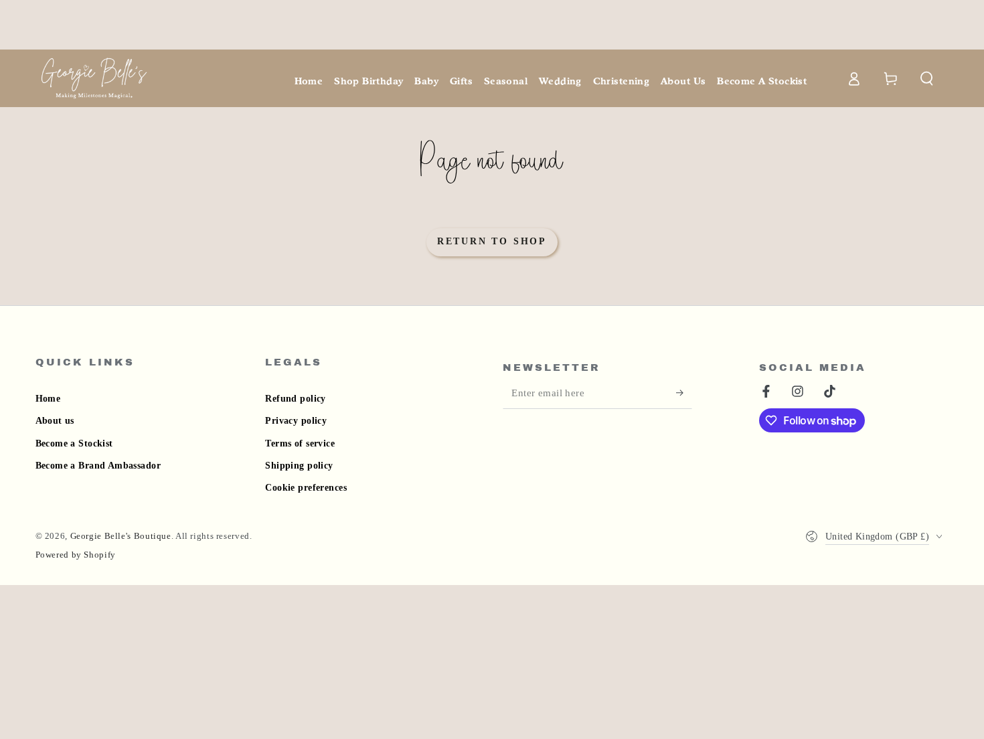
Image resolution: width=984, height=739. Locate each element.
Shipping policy (299, 466)
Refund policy (295, 399)
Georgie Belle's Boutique (120, 536)
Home (48, 399)
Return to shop (492, 241)
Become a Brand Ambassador (98, 466)
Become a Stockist (74, 443)
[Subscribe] (684, 393)
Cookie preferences (306, 488)
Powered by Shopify (75, 555)
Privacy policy (296, 421)
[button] (927, 78)
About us (54, 421)
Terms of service (300, 443)
